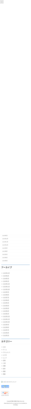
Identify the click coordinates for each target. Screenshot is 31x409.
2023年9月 (6, 292)
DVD (4, 347)
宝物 (4, 360)
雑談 (4, 374)
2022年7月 (4, 254)
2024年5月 (6, 278)
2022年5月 (4, 260)
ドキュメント (6, 352)
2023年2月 (6, 311)
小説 (4, 363)
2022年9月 (4, 248)
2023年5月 (6, 303)
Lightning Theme (18, 403)
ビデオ (5, 355)
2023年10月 (6, 289)
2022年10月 (5, 245)
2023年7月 (6, 297)
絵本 (4, 368)
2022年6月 (4, 257)
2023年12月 (6, 284)
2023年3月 (6, 308)
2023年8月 (6, 295)
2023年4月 (6, 305)
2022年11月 (5, 241)
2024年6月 (6, 276)
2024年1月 (6, 281)
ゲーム (5, 349)
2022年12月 (5, 238)
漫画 (4, 366)
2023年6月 (6, 300)
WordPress (11, 403)
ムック (5, 357)
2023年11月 (6, 286)
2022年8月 (4, 251)
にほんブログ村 (5, 395)
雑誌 (4, 371)
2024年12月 (6, 273)
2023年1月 (4, 235)
